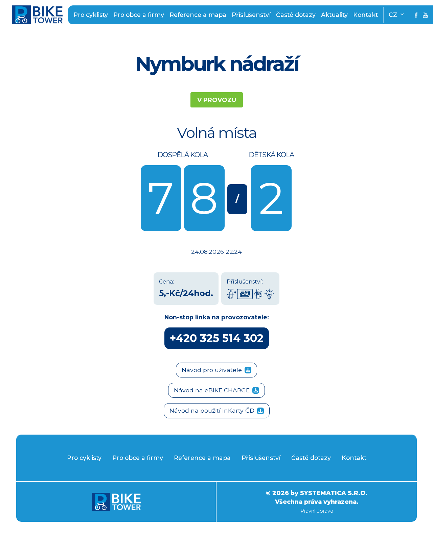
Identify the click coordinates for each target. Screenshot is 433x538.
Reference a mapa (197, 14)
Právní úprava (316, 511)
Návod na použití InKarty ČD (211, 410)
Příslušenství (251, 14)
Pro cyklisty (90, 14)
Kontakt (365, 14)
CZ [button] (394, 14)
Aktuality (334, 14)
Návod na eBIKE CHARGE (212, 390)
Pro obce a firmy (138, 14)
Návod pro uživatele (212, 369)
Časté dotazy (296, 14)
